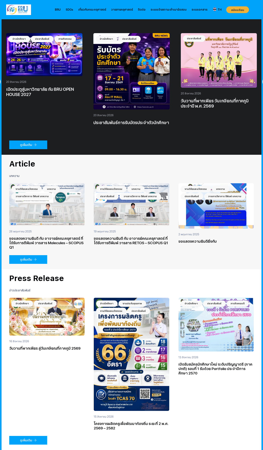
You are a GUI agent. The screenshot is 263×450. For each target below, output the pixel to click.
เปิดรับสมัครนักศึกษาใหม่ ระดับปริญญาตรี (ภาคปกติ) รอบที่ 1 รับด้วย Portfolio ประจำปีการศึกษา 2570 (215, 368)
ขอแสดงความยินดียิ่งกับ (197, 241)
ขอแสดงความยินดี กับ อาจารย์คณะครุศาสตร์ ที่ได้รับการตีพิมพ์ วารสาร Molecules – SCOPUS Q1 (46, 243)
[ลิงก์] (18, 9)
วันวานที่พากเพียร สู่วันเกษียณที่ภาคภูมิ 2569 (44, 348)
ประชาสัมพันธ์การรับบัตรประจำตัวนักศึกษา (218, 122)
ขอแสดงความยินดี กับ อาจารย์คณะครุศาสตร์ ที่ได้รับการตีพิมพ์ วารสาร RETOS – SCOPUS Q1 (131, 240)
